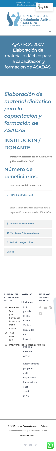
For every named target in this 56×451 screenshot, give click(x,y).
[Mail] (40, 313)
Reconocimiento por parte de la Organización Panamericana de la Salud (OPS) (28, 379)
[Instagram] (50, 308)
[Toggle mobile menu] (50, 30)
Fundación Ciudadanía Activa (25, 426)
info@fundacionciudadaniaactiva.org (28, 5)
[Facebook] (40, 308)
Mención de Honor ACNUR (28, 351)
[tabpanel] (28, 210)
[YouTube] (45, 308)
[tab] (28, 195)
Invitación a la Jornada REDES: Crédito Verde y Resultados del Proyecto (28, 320)
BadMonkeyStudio (27, 435)
